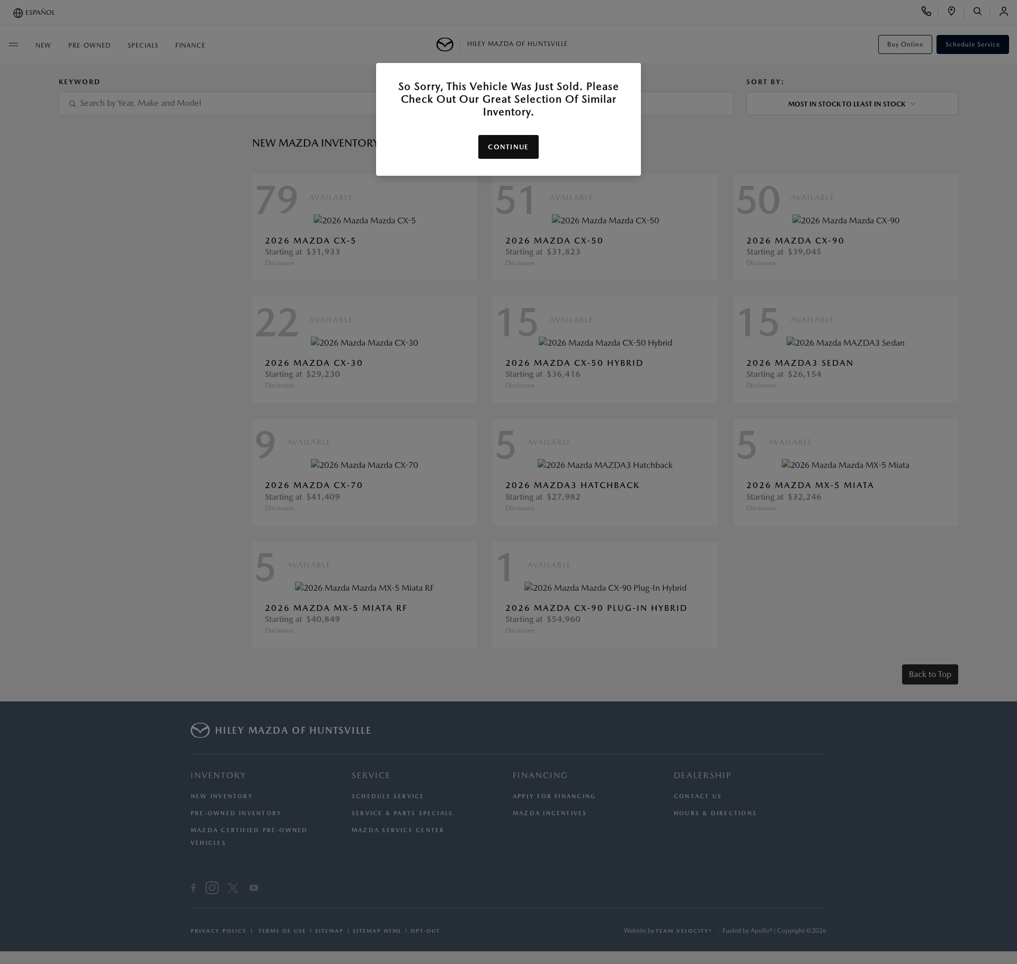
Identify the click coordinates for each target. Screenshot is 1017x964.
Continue (508, 147)
